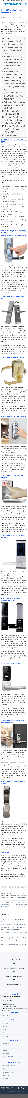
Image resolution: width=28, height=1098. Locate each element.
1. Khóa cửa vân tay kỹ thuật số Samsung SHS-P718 (15, 129)
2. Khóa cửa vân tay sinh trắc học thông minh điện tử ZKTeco (14, 120)
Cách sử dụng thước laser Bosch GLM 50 (14, 938)
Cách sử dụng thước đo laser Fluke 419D (13, 944)
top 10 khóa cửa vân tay (7, 898)
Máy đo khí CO (7, 1075)
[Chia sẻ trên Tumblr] (25, 887)
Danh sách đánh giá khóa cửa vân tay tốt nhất (13, 50)
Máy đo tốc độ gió (8, 1069)
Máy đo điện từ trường (9, 1065)
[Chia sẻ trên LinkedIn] (22, 887)
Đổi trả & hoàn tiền (8, 1056)
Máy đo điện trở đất (8, 1072)
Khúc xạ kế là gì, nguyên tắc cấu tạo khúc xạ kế (14, 934)
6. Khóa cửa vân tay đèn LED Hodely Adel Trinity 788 (14, 87)
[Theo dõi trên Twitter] (23, 1088)
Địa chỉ (4, 1029)
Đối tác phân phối (6, 1015)
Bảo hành (5, 1047)
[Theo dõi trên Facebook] (18, 1088)
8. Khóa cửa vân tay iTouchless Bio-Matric (13, 73)
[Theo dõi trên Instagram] (21, 1088)
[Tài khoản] (23, 4)
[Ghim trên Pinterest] (15, 887)
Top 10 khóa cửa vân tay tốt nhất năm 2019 (13, 42)
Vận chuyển (6, 1053)
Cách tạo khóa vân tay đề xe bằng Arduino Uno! (7, 904)
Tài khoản (5, 1033)
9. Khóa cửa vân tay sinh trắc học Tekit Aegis (13, 65)
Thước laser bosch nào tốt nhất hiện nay (13, 941)
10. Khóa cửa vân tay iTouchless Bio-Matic (13, 58)
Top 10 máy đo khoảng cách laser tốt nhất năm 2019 (21, 904)
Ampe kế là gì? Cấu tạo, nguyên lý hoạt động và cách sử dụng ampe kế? (13, 928)
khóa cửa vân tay (17, 895)
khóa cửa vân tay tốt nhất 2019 (17, 897)
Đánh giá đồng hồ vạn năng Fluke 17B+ (13, 924)
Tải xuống (5, 1026)
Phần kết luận (11, 135)
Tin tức (3, 895)
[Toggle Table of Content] (23, 38)
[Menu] (2, 4)
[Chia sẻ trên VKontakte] (18, 887)
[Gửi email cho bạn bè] (12, 887)
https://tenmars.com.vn (9, 1004)
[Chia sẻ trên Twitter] (9, 887)
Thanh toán (6, 1043)
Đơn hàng (5, 1023)
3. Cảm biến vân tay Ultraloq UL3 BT (13, 112)
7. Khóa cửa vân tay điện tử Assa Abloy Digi (14, 79)
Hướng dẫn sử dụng (20, 893)
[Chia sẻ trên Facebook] (5, 887)
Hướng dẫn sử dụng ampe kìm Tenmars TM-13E (13, 920)
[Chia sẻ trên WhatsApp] (2, 887)
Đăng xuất (5, 1036)
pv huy (19, 17)
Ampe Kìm (5, 1078)
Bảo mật (5, 1050)
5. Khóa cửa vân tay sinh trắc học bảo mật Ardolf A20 (13, 96)
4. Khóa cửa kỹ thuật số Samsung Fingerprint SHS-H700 (14, 105)
